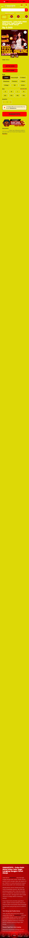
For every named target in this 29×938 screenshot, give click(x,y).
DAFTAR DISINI (10, 66)
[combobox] (13, 9)
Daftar (14, 935)
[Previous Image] (4, 44)
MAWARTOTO (14, 114)
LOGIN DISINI (10, 70)
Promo (3, 936)
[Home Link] (10, 6)
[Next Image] (25, 44)
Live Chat (26, 936)
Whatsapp (20, 936)
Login (9, 936)
